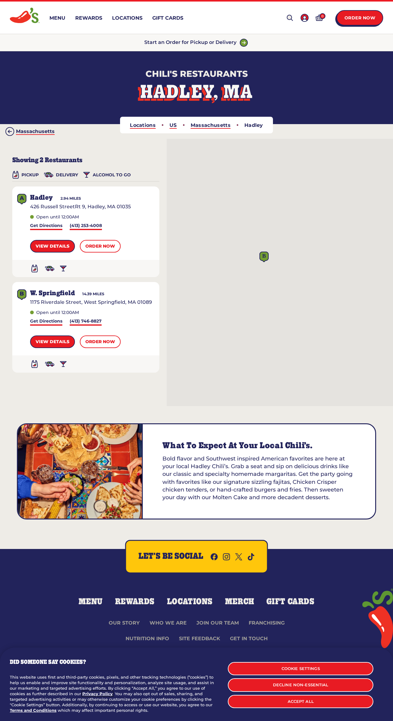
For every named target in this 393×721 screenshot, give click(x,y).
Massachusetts (211, 125)
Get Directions (46, 226)
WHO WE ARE (168, 623)
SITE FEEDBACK (199, 638)
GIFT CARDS (291, 602)
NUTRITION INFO (147, 638)
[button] (264, 257)
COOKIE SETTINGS (301, 668)
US (173, 125)
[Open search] (290, 18)
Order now (100, 246)
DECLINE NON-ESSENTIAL (301, 684)
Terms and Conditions (33, 710)
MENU (91, 602)
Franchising (267, 623)
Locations (143, 125)
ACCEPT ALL (301, 701)
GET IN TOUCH (249, 638)
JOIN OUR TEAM (217, 623)
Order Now (359, 18)
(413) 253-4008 (86, 226)
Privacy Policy (97, 693)
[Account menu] (304, 18)
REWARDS (135, 602)
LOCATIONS (190, 602)
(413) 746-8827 (86, 321)
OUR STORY (124, 623)
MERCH (239, 602)
